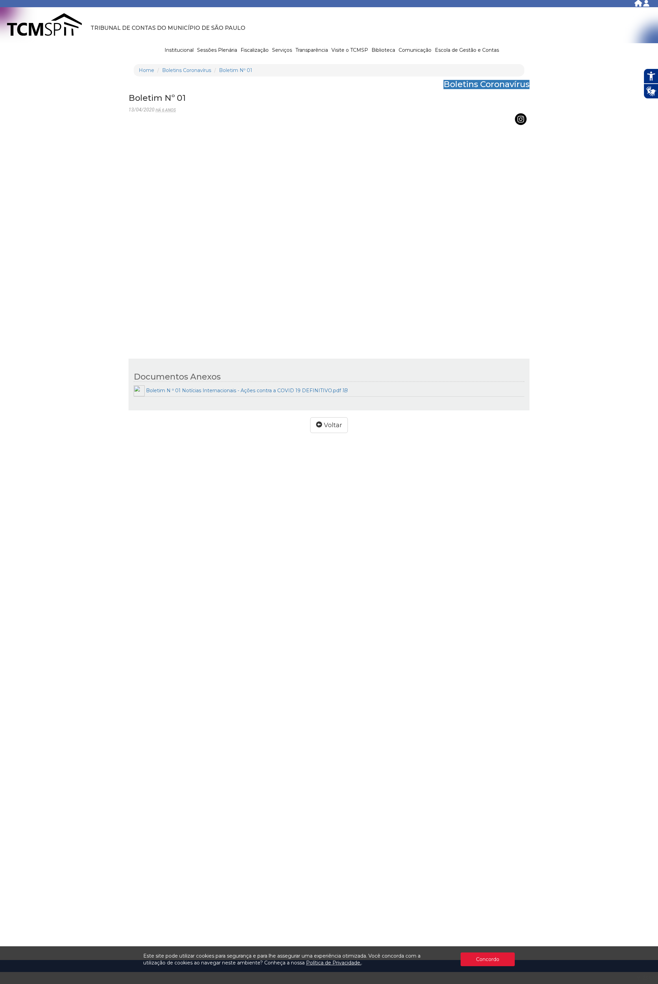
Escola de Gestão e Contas (467, 50)
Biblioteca (383, 50)
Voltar (332, 425)
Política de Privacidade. (333, 963)
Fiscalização (255, 50)
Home (146, 70)
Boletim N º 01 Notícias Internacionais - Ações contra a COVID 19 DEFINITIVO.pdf (246, 390)
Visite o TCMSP (349, 50)
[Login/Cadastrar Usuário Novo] (646, 4)
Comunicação (415, 50)
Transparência (311, 50)
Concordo (487, 959)
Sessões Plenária (217, 50)
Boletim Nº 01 (235, 70)
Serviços (282, 50)
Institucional (179, 50)
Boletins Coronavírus (186, 70)
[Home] (638, 4)
